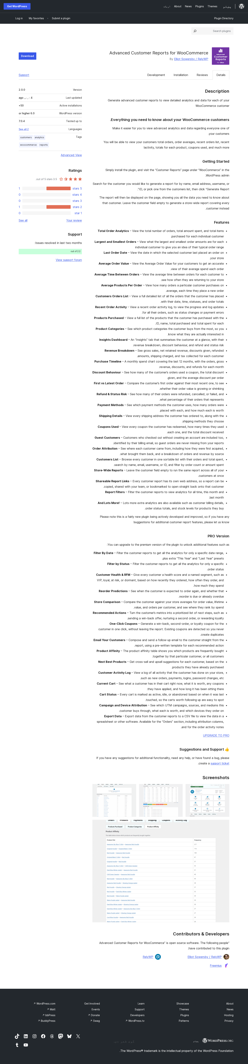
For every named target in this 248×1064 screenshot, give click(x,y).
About (229, 1003)
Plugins (184, 1015)
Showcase (182, 1003)
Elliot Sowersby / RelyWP (191, 59)
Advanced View (71, 155)
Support (24, 75)
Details (220, 75)
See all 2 (24, 129)
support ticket (220, 763)
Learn (141, 1003)
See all (23, 220)
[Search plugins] (195, 31)
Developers (137, 1015)
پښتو (196, 1041)
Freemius (216, 965)
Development (156, 75)
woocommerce (28, 144)
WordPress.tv (135, 1020)
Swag (95, 1020)
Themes (184, 1009)
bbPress (48, 1015)
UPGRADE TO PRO (216, 735)
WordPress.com (44, 1003)
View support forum (69, 260)
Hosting (228, 1015)
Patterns (184, 1020)
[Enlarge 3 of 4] (131, 789)
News (230, 1009)
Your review (74, 220)
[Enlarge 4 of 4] (224, 824)
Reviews (202, 75)
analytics (39, 137)
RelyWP (148, 957)
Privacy (229, 1020)
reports (44, 144)
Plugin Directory (223, 18)
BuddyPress (46, 1020)
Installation (181, 75)
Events (96, 1009)
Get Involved (92, 1003)
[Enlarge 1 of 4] (224, 789)
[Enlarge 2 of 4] (178, 789)
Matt (51, 1009)
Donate (94, 1015)
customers (26, 137)
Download (27, 55)
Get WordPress (17, 6)
